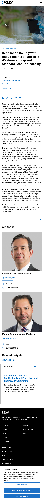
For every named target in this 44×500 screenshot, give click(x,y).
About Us (5, 425)
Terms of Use (6, 448)
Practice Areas (28, 429)
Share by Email (15, 97)
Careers (4, 433)
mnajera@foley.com (9, 338)
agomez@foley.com (8, 278)
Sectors (25, 425)
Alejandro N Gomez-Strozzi (11, 80)
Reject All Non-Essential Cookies (22, 490)
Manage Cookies (22, 484)
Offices (4, 429)
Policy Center (6, 455)
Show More (6, 89)
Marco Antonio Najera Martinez (13, 84)
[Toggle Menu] (41, 3)
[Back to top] (40, 220)
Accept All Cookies (21, 496)
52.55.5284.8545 (11, 348)
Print (11, 97)
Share (19, 97)
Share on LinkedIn (3, 97)
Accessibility (6, 463)
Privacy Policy (7, 451)
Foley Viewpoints (9, 49)
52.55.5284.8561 (11, 287)
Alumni (4, 437)
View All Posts (8, 359)
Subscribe (5, 441)
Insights (25, 433)
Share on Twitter (7, 97)
